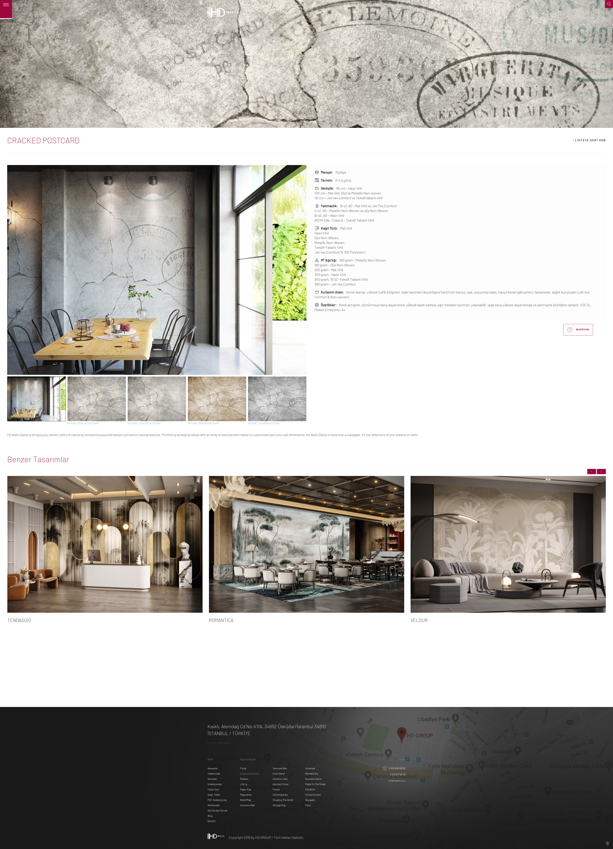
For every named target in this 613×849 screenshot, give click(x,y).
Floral (243, 768)
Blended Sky (311, 773)
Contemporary (280, 794)
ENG (398, 9)
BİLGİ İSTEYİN (582, 329)
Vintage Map (279, 805)
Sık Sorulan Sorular (218, 810)
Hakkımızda (214, 773)
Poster (276, 789)
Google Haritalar (219, 743)
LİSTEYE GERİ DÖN (589, 140)
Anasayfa (212, 768)
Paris (308, 805)
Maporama (245, 794)
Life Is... (244, 784)
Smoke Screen (313, 794)
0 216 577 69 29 (397, 774)
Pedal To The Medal (315, 784)
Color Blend (279, 773)
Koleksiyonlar (215, 784)
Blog (210, 815)
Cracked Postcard (249, 773)
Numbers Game (313, 778)
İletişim (212, 820)
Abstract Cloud (280, 784)
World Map (245, 799)
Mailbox (244, 778)
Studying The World (283, 799)
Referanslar (214, 805)
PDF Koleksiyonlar (217, 799)
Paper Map (245, 789)
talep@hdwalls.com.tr (396, 781)
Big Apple (310, 799)
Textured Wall (280, 768)
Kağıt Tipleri (214, 794)
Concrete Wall (247, 805)
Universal (310, 768)
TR (404, 9)
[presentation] (591, 471)
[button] (303, 270)
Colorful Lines (280, 778)
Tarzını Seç (213, 789)
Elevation (310, 789)
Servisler (212, 778)
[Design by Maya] (607, 843)
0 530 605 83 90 (396, 768)
